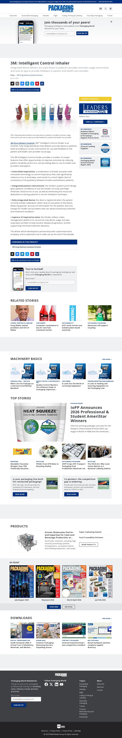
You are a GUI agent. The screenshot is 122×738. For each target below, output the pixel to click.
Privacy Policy (55, 731)
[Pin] (37, 84)
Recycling (40, 461)
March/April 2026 (74, 600)
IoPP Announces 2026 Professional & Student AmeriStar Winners (90, 414)
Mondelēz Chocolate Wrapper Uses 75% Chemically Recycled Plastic (19, 466)
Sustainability (67, 323)
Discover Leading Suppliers (88, 147)
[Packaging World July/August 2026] (22, 581)
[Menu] (110, 9)
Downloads (41, 640)
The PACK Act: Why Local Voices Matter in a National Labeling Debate (99, 466)
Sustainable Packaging (97, 323)
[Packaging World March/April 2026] (74, 581)
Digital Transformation (20, 640)
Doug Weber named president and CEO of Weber (19, 327)
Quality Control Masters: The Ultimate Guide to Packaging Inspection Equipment (47, 387)
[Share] (22, 84)
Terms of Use (67, 731)
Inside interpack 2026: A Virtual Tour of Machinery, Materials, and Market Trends (22, 645)
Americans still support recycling (98, 326)
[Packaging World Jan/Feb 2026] (100, 581)
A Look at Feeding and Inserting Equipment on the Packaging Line (98, 385)
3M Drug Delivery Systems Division (30, 75)
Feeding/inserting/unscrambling (101, 381)
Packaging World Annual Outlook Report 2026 (88, 163)
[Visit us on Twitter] (51, 684)
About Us (44, 731)
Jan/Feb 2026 (100, 600)
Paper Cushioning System (90, 532)
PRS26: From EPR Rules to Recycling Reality (47, 465)
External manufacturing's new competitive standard (73, 644)
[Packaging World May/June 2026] (48, 581)
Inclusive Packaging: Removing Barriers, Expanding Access (45, 645)
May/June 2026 (48, 600)
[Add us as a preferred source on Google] (42, 84)
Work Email (30, 278)
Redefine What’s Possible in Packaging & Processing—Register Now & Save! (90, 134)
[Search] (106, 9)
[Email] (17, 84)
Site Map (77, 731)
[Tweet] (32, 84)
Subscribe (54, 607)
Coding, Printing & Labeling (21, 323)
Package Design (77, 403)
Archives (69, 607)
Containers (40, 323)
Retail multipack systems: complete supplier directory (99, 645)
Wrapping (14, 461)
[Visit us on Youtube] (61, 684)
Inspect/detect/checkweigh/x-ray (48, 381)
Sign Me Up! (82, 33)
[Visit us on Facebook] (46, 684)
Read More (20, 494)
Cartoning (66, 381)
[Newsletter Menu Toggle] (101, 9)
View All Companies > (95, 122)
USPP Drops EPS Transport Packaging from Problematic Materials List (73, 466)
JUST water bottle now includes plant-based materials (72, 327)
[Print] (12, 84)
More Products (89, 545)
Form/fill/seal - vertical (20, 381)
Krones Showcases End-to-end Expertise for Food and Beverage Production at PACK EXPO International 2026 (59, 535)
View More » (107, 359)
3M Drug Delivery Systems (22, 143)
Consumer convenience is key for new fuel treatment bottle (47, 327)
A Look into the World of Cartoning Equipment (73, 384)
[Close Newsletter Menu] (111, 21)
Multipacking (93, 640)
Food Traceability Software (91, 537)
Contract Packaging (70, 640)
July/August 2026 (22, 600)
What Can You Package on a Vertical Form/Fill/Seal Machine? (22, 385)
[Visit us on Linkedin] (56, 684)
